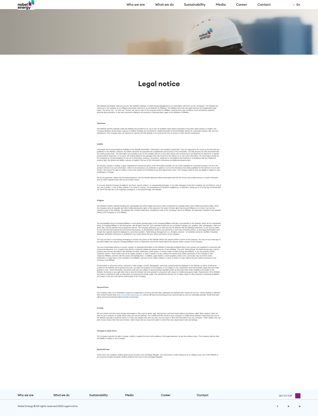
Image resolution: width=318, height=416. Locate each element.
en (298, 4)
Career (241, 4)
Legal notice (70, 406)
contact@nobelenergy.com (132, 295)
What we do (164, 4)
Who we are (136, 4)
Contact (264, 4)
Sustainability (194, 4)
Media (221, 4)
